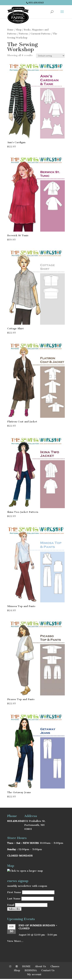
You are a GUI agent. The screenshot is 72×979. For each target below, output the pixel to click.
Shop (18, 29)
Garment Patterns (41, 33)
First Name (14, 892)
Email (10, 904)
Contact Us (47, 970)
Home (10, 29)
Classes (54, 966)
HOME (26, 966)
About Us (40, 966)
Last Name (14, 898)
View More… (15, 941)
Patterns (23, 33)
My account (34, 974)
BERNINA (31, 970)
